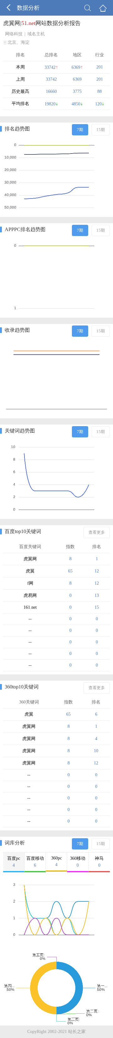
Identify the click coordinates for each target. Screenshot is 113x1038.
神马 (99, 862)
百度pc (13, 862)
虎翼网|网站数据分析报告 (42, 23)
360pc (56, 861)
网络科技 (14, 34)
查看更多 (97, 532)
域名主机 (36, 34)
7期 (80, 129)
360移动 (77, 862)
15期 (100, 129)
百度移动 (35, 862)
